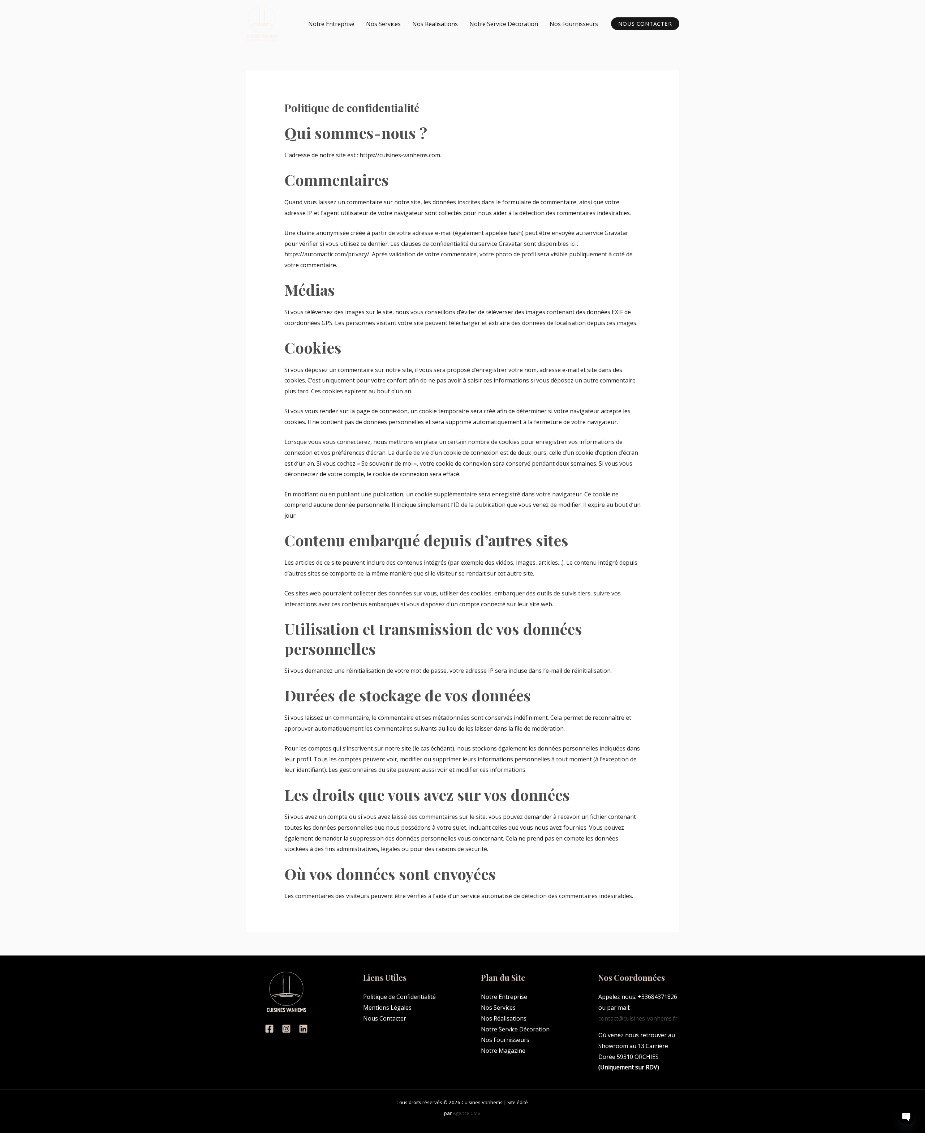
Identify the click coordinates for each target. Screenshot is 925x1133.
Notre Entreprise (331, 24)
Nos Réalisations (435, 24)
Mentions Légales (387, 1008)
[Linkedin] (303, 1028)
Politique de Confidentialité (399, 997)
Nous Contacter (384, 1018)
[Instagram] (286, 1028)
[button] (645, 23)
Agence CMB (467, 1113)
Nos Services (383, 24)
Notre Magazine (503, 1051)
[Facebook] (269, 1028)
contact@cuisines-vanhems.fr (637, 1018)
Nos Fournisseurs (574, 24)
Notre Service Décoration (503, 24)
